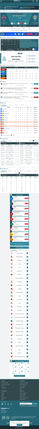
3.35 (10, 73)
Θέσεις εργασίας (3, 412)
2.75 (12, 73)
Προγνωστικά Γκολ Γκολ (23, 384)
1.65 (29, 73)
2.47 (7, 73)
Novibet (15, 202)
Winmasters (16, 227)
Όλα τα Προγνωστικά (19, 375)
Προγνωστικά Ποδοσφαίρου (24, 382)
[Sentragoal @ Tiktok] (11, 404)
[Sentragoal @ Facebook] (2, 404)
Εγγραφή (35, 403)
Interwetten (16, 232)
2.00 (20, 78)
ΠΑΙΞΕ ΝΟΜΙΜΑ (29, 33)
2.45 (7, 69)
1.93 (20, 69)
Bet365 (15, 222)
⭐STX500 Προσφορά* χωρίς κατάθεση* (29, 7)
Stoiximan (15, 196)
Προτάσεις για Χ (22, 387)
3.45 (10, 69)
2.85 (12, 69)
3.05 (7, 71)
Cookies (25, 423)
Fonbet (15, 217)
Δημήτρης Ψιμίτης (28, 39)
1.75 (22, 78)
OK (19, 424)
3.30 (10, 78)
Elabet (15, 207)
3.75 (20, 71)
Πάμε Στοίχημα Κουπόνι (4, 382)
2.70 (12, 78)
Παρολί (21, 389)
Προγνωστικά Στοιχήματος (5, 384)
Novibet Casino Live (23, 394)
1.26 (22, 71)
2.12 (32, 73)
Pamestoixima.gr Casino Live (24, 397)
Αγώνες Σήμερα (3, 387)
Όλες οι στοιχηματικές (19, 244)
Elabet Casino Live (22, 396)
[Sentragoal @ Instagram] (8, 404)
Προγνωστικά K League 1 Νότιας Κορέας (17, 13)
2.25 (32, 78)
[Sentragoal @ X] (5, 404)
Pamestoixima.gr (16, 212)
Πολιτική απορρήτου (4, 411)
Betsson (15, 237)
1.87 (22, 69)
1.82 (22, 73)
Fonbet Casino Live (22, 399)
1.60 (29, 78)
